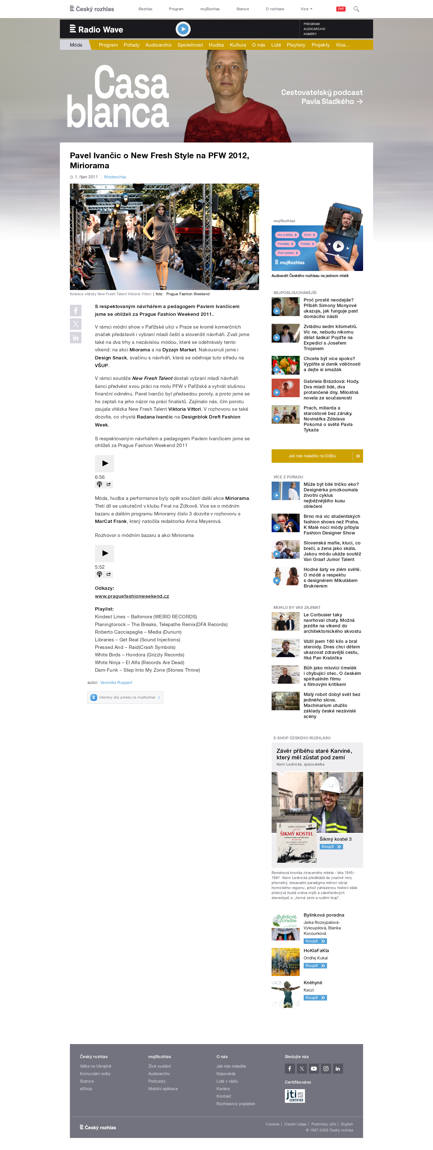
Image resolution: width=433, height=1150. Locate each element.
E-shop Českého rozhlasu (302, 738)
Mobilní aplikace (163, 1088)
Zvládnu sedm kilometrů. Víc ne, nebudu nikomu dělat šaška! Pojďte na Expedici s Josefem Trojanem (330, 337)
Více (343, 45)
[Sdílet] (108, 484)
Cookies (272, 1124)
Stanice (243, 9)
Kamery (310, 34)
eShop (86, 1088)
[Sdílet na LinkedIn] (75, 337)
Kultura (238, 45)
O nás (258, 45)
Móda (76, 45)
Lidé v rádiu (227, 1081)
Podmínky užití (323, 1124)
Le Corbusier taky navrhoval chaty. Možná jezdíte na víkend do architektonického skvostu (332, 623)
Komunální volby (95, 1073)
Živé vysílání (286, 253)
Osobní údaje (295, 1124)
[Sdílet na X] (75, 324)
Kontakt (223, 1096)
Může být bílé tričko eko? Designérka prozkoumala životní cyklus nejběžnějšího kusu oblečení (331, 495)
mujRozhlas (210, 9)
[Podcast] (99, 484)
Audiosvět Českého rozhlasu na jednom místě (310, 276)
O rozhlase (275, 9)
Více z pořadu (288, 477)
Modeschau (115, 177)
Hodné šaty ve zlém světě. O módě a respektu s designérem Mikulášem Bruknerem (332, 578)
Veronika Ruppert (116, 682)
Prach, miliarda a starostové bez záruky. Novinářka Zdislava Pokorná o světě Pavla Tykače (328, 419)
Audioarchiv (314, 29)
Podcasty (157, 1081)
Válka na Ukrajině (95, 1066)
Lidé (276, 45)
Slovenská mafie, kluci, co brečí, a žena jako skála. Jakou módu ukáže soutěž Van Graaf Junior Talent (332, 551)
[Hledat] (356, 9)
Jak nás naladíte (231, 1066)
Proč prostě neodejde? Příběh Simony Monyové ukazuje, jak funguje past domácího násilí (331, 308)
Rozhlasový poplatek (235, 1103)
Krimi (307, 235)
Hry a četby (285, 235)
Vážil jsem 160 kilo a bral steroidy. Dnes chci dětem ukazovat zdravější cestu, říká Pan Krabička (332, 649)
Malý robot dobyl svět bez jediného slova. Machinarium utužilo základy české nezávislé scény (332, 705)
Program (176, 9)
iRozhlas (146, 9)
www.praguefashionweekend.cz (132, 596)
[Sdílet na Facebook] (75, 310)
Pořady (132, 45)
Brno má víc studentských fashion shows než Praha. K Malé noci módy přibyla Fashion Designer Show (332, 524)
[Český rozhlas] (92, 9)
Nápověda (226, 1073)
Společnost (190, 45)
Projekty (321, 45)
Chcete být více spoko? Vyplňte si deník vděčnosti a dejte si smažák (332, 364)
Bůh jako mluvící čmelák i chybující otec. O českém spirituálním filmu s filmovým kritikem (332, 676)
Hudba (216, 45)
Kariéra (223, 1088)
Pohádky (283, 244)
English (347, 1124)
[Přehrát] (104, 463)
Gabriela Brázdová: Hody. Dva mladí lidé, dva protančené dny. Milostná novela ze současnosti (331, 389)
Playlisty (296, 45)
